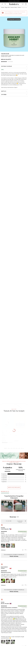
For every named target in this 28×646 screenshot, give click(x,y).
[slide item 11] (21, 448)
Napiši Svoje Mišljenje (14, 487)
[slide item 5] (11, 448)
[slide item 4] (9, 448)
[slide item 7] (14, 448)
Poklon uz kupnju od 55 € (14, 1)
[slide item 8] (16, 448)
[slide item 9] (18, 448)
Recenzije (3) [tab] (5, 491)
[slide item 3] (8, 448)
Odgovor (3, 550)
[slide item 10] (19, 448)
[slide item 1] (5, 448)
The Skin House (5, 53)
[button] (14, 66)
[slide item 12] (22, 448)
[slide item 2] (6, 448)
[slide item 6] (13, 448)
